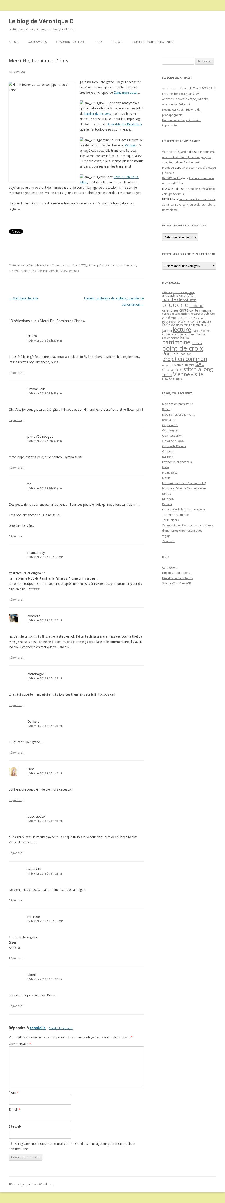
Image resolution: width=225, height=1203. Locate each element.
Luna (30, 769)
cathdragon (36, 674)
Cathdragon (170, 430)
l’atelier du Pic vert (97, 113)
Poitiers (171, 353)
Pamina (130, 145)
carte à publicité (204, 313)
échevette (15, 271)
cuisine (200, 318)
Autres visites (37, 42)
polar (185, 354)
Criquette (168, 451)
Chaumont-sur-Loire (70, 42)
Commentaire (20, 1044)
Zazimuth (168, 541)
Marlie (166, 478)
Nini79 (32, 336)
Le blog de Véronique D (41, 21)
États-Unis (168, 378)
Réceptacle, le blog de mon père (183, 509)
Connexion (169, 567)
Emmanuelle (36, 389)
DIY (165, 324)
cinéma (169, 318)
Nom (14, 1092)
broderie (175, 304)
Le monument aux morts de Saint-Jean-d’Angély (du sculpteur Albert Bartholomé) (188, 157)
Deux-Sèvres (169, 321)
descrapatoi (36, 816)
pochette (196, 343)
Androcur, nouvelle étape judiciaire (185, 99)
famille (188, 325)
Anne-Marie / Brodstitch (125, 124)
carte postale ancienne (177, 313)
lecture (182, 330)
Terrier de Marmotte (175, 515)
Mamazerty (169, 472)
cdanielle (33, 616)
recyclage (167, 364)
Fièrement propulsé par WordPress (31, 1184)
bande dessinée (179, 299)
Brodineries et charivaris (178, 414)
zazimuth (34, 869)
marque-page (33, 271)
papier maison (170, 337)
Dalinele (167, 457)
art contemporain (184, 292)
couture (186, 317)
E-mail (14, 1109)
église (179, 378)
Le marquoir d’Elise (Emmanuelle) (184, 483)
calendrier (170, 310)
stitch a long (198, 369)
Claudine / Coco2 (173, 441)
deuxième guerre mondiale (194, 321)
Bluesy (166, 409)
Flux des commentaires (177, 578)
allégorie (167, 292)
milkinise (33, 916)
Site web (15, 1126)
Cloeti (31, 974)
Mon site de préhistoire (177, 404)
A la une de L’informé (176, 104)
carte (114, 265)
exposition (176, 325)
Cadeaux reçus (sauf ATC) (69, 265)
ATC (190, 295)
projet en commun (184, 358)
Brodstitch (169, 420)
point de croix (182, 348)
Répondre (15, 373)
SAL (199, 363)
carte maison (127, 265)
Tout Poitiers (170, 520)
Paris (184, 337)
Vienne (181, 374)
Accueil (14, 42)
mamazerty (36, 552)
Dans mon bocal (125, 92)
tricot (167, 374)
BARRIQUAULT (171, 178)
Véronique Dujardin (175, 152)
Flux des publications (176, 573)
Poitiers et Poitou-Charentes (152, 42)
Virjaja (166, 536)
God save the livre (23, 298)
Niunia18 (168, 499)
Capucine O (170, 425)
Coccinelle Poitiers (174, 446)
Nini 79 (166, 494)
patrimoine (176, 342)
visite (197, 374)
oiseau (201, 334)
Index (98, 42)
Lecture (117, 42)
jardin (167, 330)
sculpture (172, 369)
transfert (49, 271)
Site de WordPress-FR (176, 583)
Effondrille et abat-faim (177, 462)
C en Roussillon (172, 435)
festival (198, 325)
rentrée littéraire (184, 365)
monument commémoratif (179, 334)
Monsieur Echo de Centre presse (184, 488)
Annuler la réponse (61, 1028)
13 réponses (17, 71)
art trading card (174, 295)
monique (168, 168)
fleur (206, 325)
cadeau (196, 305)
